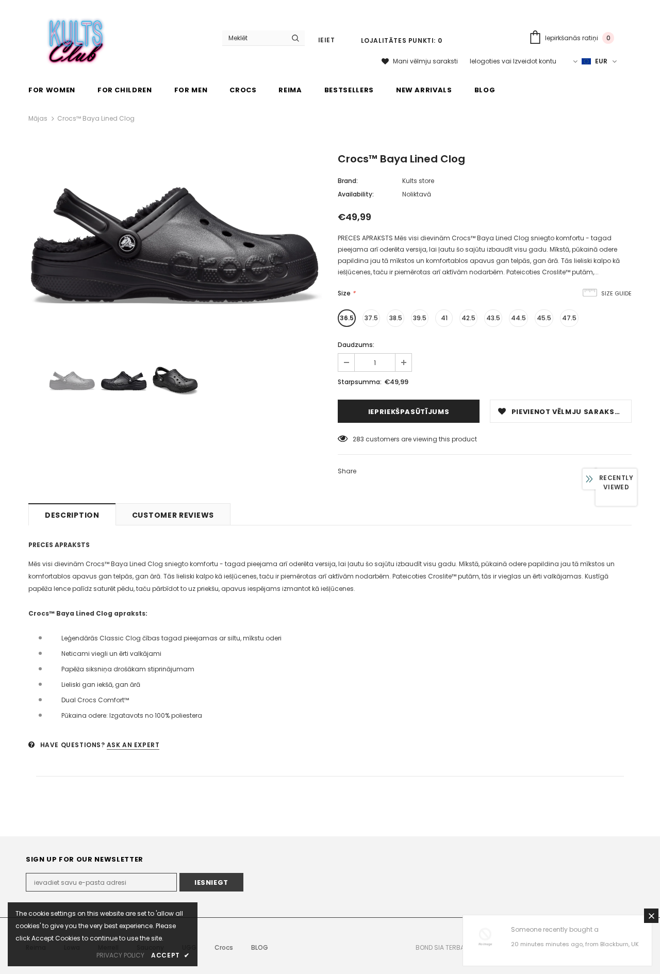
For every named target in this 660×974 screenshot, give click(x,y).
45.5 (544, 317)
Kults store (418, 180)
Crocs (223, 947)
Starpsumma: (360, 381)
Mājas (37, 118)
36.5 (347, 317)
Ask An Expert (133, 744)
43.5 (493, 317)
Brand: (348, 180)
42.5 (468, 317)
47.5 (569, 317)
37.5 (371, 317)
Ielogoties (486, 61)
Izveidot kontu (534, 61)
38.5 (395, 317)
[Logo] (76, 39)
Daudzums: (356, 344)
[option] (175, 244)
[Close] (651, 916)
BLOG (259, 947)
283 (358, 439)
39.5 (419, 317)
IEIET (326, 40)
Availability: (356, 194)
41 (444, 317)
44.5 (518, 317)
